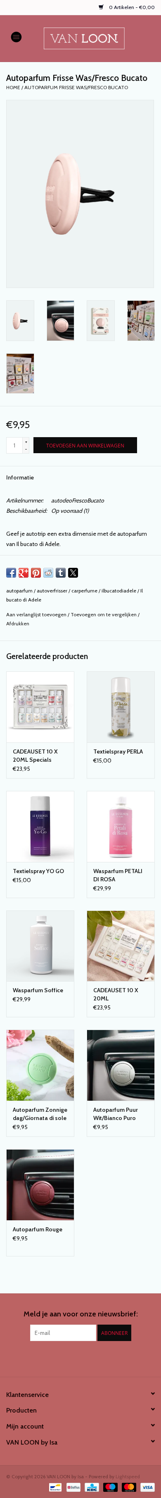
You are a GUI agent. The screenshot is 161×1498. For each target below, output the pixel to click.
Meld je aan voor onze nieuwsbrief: (81, 1314)
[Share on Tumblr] (61, 573)
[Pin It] (36, 573)
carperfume (84, 591)
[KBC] (91, 1487)
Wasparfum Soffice (38, 990)
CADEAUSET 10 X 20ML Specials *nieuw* (35, 756)
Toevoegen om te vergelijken (104, 614)
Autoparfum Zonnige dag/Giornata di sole (40, 1114)
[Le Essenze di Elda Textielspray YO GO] (40, 826)
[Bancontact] (54, 1487)
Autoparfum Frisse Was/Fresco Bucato (76, 87)
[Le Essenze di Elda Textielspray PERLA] (121, 706)
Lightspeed (128, 1476)
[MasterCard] (128, 1487)
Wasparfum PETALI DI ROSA (117, 875)
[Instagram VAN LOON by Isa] (88, 1357)
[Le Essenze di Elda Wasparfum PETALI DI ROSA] (121, 826)
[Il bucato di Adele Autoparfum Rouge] (40, 1184)
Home (13, 87)
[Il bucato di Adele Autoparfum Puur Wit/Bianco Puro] (121, 1065)
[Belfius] (73, 1487)
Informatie (20, 477)
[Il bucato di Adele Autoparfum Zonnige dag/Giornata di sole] (40, 1065)
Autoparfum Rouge (37, 1229)
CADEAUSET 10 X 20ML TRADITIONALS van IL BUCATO (118, 994)
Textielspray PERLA (118, 751)
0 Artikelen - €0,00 (131, 7)
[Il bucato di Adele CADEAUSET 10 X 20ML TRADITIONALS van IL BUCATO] (121, 946)
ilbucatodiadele (119, 591)
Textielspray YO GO (38, 871)
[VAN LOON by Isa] (97, 37)
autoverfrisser (52, 591)
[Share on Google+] (23, 573)
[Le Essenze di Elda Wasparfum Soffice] (40, 946)
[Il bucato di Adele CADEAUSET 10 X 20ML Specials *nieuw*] (40, 706)
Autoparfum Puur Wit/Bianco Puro (115, 1114)
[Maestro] (109, 1487)
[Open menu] (16, 36)
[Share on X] (73, 573)
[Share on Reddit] (48, 573)
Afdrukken (17, 623)
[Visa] (146, 1487)
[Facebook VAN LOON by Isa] (73, 1357)
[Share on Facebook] (11, 573)
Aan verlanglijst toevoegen (37, 614)
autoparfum (19, 591)
